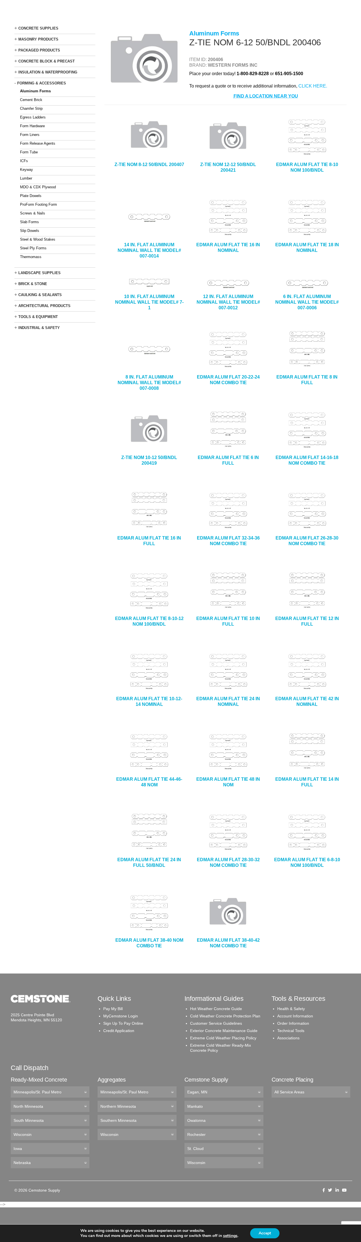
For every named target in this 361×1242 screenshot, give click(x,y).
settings (230, 1235)
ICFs (24, 161)
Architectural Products (44, 306)
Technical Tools (290, 1030)
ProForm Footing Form (38, 204)
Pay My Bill (113, 1008)
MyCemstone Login (120, 1016)
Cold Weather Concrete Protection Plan (225, 1016)
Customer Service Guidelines (216, 1023)
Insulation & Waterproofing (47, 72)
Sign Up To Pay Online (123, 1023)
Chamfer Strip (31, 108)
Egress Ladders (33, 117)
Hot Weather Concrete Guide (216, 1008)
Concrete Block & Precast (46, 61)
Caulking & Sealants (40, 295)
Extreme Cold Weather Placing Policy (223, 1038)
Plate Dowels (30, 196)
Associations (288, 1038)
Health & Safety (291, 1008)
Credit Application (118, 1030)
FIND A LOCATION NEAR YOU (266, 96)
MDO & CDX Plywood (38, 187)
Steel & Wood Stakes (37, 239)
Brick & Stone (32, 284)
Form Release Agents (37, 143)
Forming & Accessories (41, 83)
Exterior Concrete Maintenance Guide (223, 1030)
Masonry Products (38, 39)
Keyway (26, 169)
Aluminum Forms (35, 91)
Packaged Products (39, 50)
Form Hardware (32, 126)
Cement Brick (31, 100)
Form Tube (29, 152)
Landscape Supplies (39, 273)
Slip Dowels (29, 231)
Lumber (26, 178)
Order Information (293, 1023)
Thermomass (30, 257)
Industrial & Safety (39, 328)
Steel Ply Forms (33, 248)
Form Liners (29, 135)
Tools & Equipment (38, 317)
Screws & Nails (32, 213)
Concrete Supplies (38, 28)
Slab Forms (29, 222)
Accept (265, 1233)
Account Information (295, 1016)
